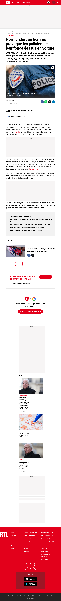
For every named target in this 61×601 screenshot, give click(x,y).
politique (21, 459)
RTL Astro (34, 596)
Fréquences (27, 545)
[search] (58, 2)
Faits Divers (30, 246)
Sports (12, 545)
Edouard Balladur (23, 395)
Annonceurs (30, 598)
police (18, 132)
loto (20, 431)
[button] (48, 2)
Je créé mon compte (45, 277)
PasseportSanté (43, 596)
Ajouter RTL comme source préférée (30, 311)
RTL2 (29, 596)
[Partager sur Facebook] (42, 101)
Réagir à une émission (30, 536)
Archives (26, 548)
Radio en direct (28, 542)
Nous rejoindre (45, 551)
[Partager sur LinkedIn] (53, 101)
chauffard (19, 264)
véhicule (27, 264)
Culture (13, 542)
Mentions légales (46, 539)
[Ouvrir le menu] (2, 2)
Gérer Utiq (44, 548)
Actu (13, 2)
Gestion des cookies (47, 545)
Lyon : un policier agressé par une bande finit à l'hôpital (26, 230)
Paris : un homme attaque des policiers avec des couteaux (27, 227)
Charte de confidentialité (48, 542)
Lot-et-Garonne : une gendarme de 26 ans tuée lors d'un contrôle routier (31, 224)
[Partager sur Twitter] (49, 101)
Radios (18, 2)
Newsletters (27, 551)
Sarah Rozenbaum (10, 100)
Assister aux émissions (30, 532)
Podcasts (28, 2)
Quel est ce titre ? (28, 539)
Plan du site (44, 559)
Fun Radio (23, 596)
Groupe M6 (11, 596)
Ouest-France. (33, 169)
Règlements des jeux (47, 536)
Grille (23, 2)
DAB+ (51, 596)
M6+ (17, 596)
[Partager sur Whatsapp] (45, 101)
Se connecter (46, 280)
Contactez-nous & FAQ (47, 532)
